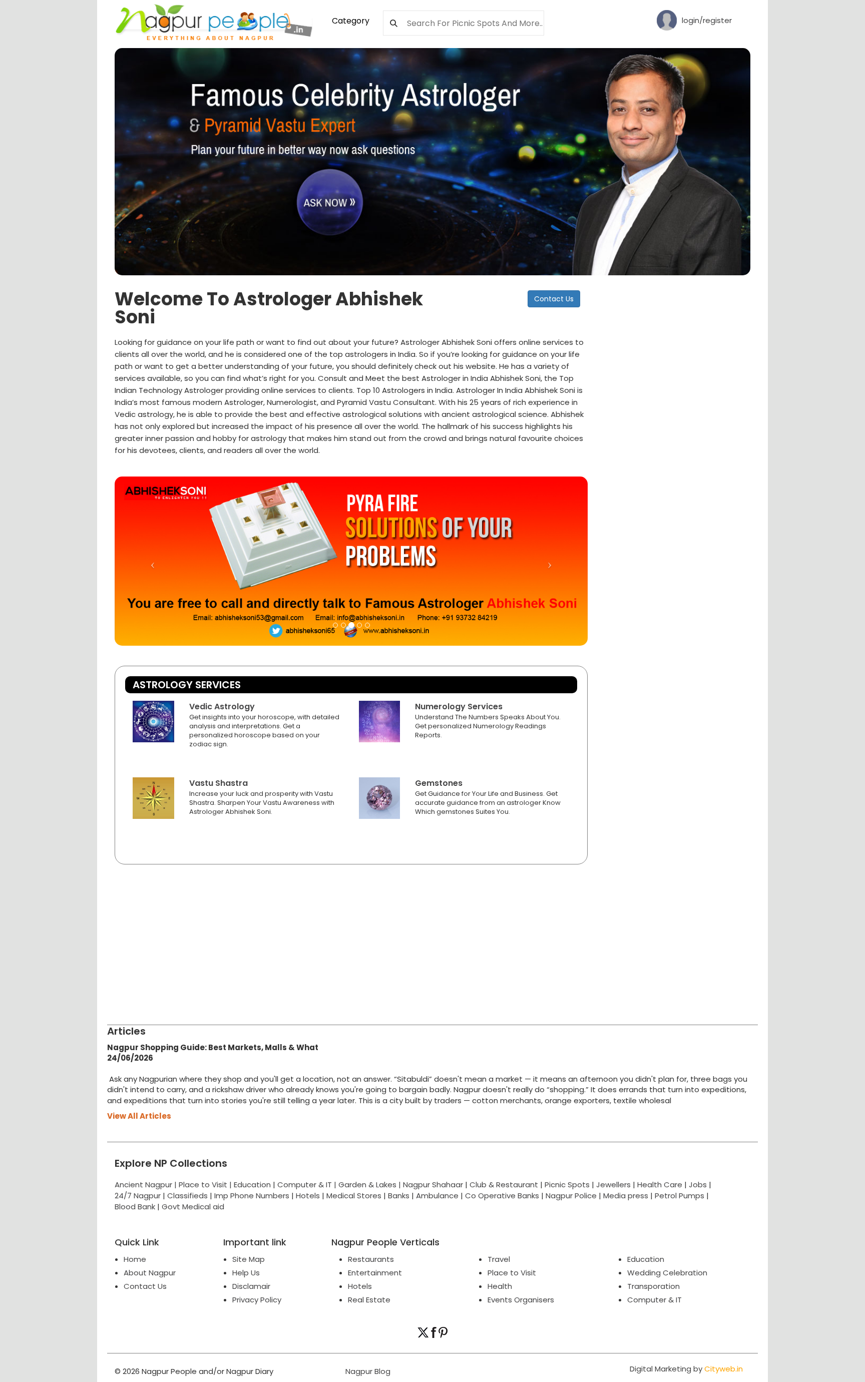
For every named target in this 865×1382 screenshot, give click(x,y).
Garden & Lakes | (370, 1184)
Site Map (248, 1259)
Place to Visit (512, 1272)
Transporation (653, 1286)
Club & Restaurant (504, 1184)
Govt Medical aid (193, 1206)
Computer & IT (654, 1299)
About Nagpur (150, 1272)
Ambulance (437, 1195)
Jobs (698, 1184)
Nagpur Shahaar (433, 1184)
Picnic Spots (567, 1184)
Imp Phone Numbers (251, 1195)
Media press (625, 1195)
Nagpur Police (571, 1195)
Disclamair (251, 1286)
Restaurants (371, 1259)
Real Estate (369, 1299)
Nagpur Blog (366, 1371)
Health (500, 1286)
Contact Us (554, 299)
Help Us (246, 1272)
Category (350, 21)
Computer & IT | (307, 1184)
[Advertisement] (678, 440)
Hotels (308, 1195)
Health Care (659, 1184)
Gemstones (439, 783)
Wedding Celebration (667, 1272)
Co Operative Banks (502, 1195)
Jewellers (613, 1184)
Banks (398, 1195)
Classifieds (187, 1195)
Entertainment (375, 1272)
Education (253, 1184)
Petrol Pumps (679, 1195)
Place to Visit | (206, 1184)
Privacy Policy (256, 1299)
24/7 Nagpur (138, 1195)
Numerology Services (459, 706)
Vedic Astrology (222, 706)
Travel (499, 1259)
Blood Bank (135, 1206)
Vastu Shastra (218, 783)
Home (135, 1259)
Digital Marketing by (686, 1368)
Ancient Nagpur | (147, 1184)
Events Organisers (521, 1299)
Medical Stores (353, 1195)
